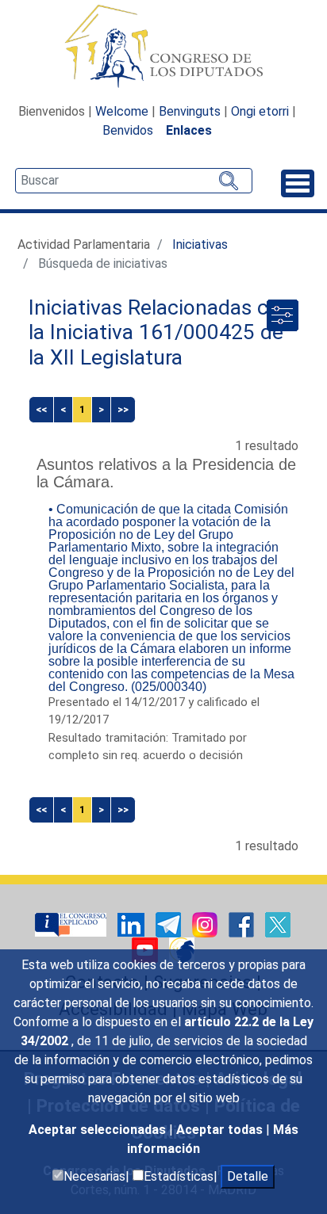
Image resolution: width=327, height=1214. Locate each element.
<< (41, 409)
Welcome (121, 111)
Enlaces (189, 130)
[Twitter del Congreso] (277, 923)
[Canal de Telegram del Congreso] (170, 923)
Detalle (247, 1176)
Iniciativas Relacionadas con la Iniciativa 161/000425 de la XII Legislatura (160, 332)
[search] (133, 180)
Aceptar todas (221, 1129)
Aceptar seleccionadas (99, 1129)
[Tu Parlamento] (72, 923)
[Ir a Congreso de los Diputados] (163, 46)
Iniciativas (200, 244)
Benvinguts (190, 111)
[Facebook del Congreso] (243, 923)
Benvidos (127, 130)
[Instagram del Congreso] (206, 923)
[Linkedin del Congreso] (132, 923)
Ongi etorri (260, 111)
